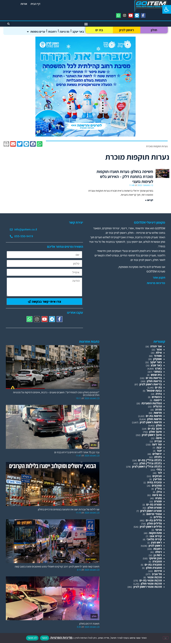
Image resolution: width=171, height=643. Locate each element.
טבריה (158, 441)
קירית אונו (156, 536)
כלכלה (158, 457)
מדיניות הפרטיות (61, 637)
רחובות (52, 31)
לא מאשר (32, 638)
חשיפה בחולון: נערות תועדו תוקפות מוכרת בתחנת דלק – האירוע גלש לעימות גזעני (125, 176)
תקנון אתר (159, 277)
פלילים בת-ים (154, 520)
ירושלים (157, 454)
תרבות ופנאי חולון (151, 583)
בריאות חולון (154, 381)
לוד (160, 473)
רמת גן (158, 555)
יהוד (159, 451)
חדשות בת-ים (154, 416)
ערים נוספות (37, 31)
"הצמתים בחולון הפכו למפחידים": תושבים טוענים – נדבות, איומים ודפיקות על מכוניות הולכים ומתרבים (56, 394)
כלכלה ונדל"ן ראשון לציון (147, 466)
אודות (24, 4)
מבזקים (157, 476)
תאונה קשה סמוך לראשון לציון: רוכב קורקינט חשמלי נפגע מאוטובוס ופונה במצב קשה (57, 566)
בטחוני (158, 371)
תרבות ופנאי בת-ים (150, 580)
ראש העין (156, 542)
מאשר (44, 638)
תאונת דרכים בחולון (89, 623)
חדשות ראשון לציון (151, 422)
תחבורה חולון (154, 568)
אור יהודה (156, 346)
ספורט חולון (155, 507)
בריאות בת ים (154, 378)
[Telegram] (137, 15)
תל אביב (157, 574)
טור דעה (157, 444)
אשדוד (158, 356)
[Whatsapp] (118, 15)
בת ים (99, 30)
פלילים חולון (154, 523)
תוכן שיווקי (155, 558)
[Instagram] (124, 15)
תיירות (158, 571)
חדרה (158, 409)
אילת (159, 352)
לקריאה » (149, 200)
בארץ (158, 368)
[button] (166, 9)
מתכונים (157, 485)
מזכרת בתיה (154, 482)
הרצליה (157, 406)
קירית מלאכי (154, 539)
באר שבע (156, 365)
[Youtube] (130, 15)
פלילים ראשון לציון (151, 526)
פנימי (158, 530)
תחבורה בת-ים (153, 564)
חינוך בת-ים (155, 428)
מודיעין (157, 479)
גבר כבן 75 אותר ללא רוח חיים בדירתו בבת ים (76, 452)
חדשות (158, 413)
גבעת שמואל (154, 390)
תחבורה (157, 561)
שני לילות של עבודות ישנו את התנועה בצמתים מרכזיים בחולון (68, 509)
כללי (159, 470)
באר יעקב (78, 31)
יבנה (159, 447)
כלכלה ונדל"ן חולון (150, 463)
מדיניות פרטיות (156, 283)
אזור (159, 349)
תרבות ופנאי (154, 577)
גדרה (159, 394)
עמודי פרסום (154, 514)
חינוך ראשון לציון (152, 435)
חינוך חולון (155, 432)
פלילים (158, 517)
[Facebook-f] (143, 15)
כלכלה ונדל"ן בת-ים (150, 460)
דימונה (158, 400)
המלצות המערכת (151, 403)
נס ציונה (64, 31)
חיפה (159, 438)
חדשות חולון (154, 419)
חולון (154, 30)
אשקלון (157, 359)
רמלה (158, 552)
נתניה (158, 498)
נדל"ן (158, 488)
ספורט (158, 501)
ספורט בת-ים (154, 504)
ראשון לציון (126, 30)
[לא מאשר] (165, 637)
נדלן (159, 492)
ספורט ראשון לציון (151, 511)
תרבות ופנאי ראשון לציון (147, 587)
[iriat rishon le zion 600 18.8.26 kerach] (85, 135)
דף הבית (35, 4)
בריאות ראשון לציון (150, 384)
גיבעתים (157, 397)
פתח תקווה (155, 533)
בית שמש (156, 375)
